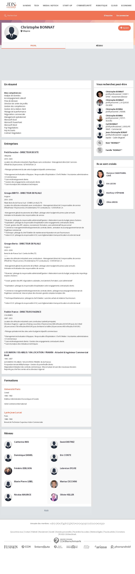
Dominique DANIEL (23, 455)
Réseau (99, 45)
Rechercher (12, 15)
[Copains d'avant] (72, 547)
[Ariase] (101, 546)
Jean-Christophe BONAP (116, 132)
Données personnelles (64, 532)
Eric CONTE (65, 455)
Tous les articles (109, 532)
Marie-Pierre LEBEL (23, 481)
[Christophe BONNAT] (11, 32)
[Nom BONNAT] (100, 143)
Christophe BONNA (114, 109)
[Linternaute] (42, 547)
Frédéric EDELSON (23, 468)
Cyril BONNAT (112, 124)
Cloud (114, 5)
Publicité (34, 532)
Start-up (67, 5)
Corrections (120, 532)
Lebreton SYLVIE (68, 468)
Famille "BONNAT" (114, 150)
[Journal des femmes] (11, 547)
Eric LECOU (111, 183)
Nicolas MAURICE (22, 494)
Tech (36, 5)
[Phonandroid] (121, 547)
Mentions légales (96, 532)
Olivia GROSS (112, 202)
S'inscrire (108, 15)
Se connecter (122, 15)
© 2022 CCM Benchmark (67, 534)
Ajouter (126, 27)
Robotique (101, 5)
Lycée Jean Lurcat (13, 412)
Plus (46, 510)
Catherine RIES (21, 441)
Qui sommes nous (16, 532)
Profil (33, 45)
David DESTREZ (67, 441)
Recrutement (43, 532)
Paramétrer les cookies (81, 532)
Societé (51, 532)
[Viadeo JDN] (86, 547)
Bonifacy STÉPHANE (115, 193)
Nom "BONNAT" (113, 143)
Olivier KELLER (67, 494)
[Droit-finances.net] (58, 547)
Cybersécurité (84, 5)
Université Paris (12, 389)
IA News (27, 5)
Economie (126, 5)
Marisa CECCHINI (68, 481)
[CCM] (26, 547)
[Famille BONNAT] (100, 150)
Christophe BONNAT (115, 91)
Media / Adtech (50, 5)
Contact (27, 532)
